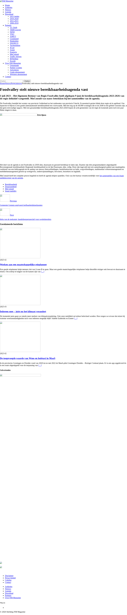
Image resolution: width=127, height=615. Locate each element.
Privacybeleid (10, 578)
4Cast (12, 48)
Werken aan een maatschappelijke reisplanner (23, 264)
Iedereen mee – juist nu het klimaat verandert (23, 311)
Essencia (13, 52)
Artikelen (8, 7)
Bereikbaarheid (11, 184)
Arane (12, 50)
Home (7, 5)
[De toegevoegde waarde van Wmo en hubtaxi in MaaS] (20, 351)
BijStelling (14, 59)
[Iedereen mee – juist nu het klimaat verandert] (20, 304)
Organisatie (14, 65)
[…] (42, 272)
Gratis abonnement (17, 72)
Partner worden (16, 68)
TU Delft (13, 28)
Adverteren (14, 70)
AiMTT (13, 36)
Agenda (8, 12)
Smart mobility (10, 191)
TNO (12, 34)
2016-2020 (14, 19)
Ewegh (13, 61)
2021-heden (14, 16)
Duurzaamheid (10, 187)
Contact (8, 77)
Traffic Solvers (15, 56)
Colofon (8, 580)
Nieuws (8, 10)
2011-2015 (14, 21)
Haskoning (14, 41)
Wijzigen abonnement (18, 74)
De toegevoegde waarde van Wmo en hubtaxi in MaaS (27, 358)
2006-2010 (14, 23)
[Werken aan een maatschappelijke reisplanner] (20, 258)
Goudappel (14, 39)
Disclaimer (9, 576)
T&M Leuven (15, 30)
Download (9, 14)
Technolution (15, 45)
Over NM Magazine (13, 63)
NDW (12, 32)
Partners (8, 25)
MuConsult (14, 54)
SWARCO (14, 43)
